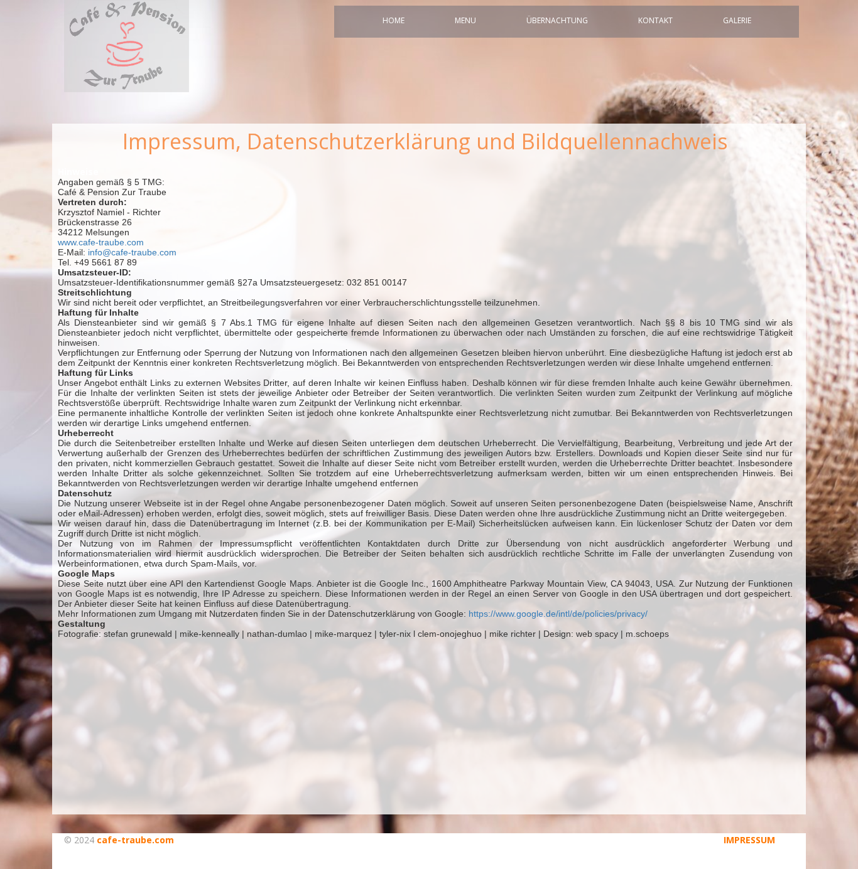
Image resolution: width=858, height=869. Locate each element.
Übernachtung (557, 20)
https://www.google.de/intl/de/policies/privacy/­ (558, 614)
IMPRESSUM (749, 840)
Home (394, 20)
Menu (465, 20)
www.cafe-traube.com (101, 242)
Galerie (737, 20)
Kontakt (655, 20)
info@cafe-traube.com (132, 252)
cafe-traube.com (135, 840)
